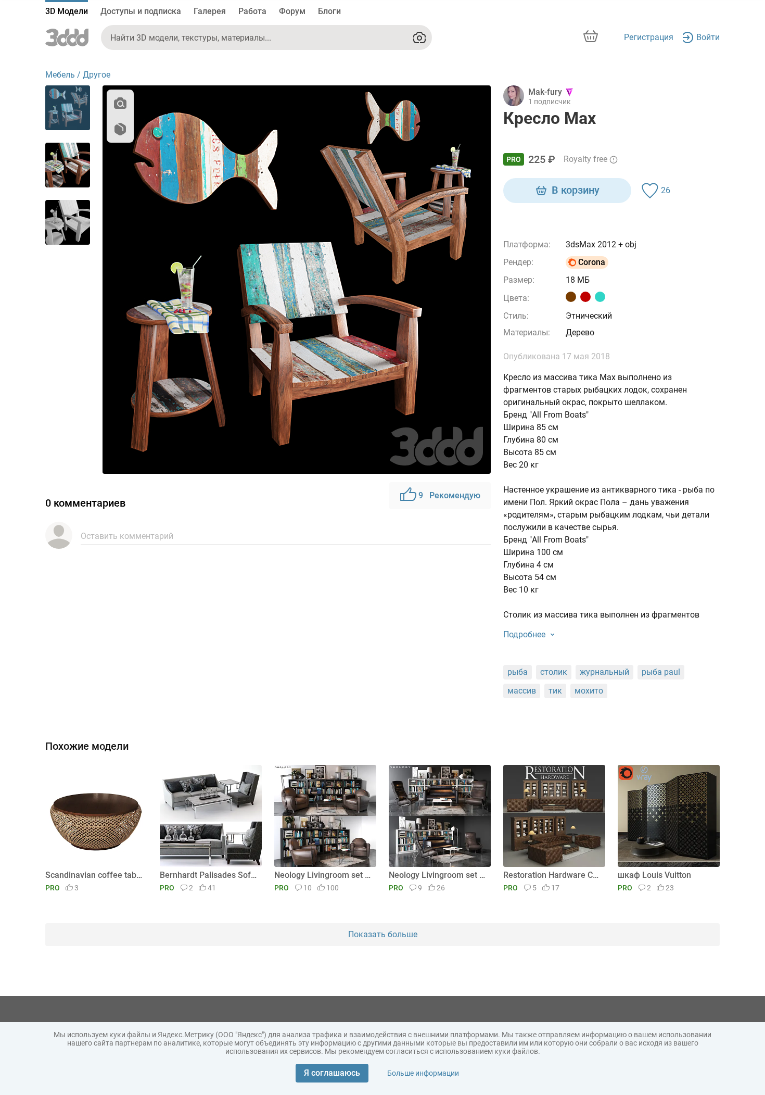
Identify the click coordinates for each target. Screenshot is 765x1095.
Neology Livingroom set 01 (438, 875)
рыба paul (661, 672)
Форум (292, 11)
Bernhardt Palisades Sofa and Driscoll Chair (209, 875)
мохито (589, 691)
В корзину (576, 190)
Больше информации (423, 1073)
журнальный (604, 672)
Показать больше (382, 934)
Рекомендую (449, 495)
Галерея (210, 11)
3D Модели (66, 11)
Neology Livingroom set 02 (323, 875)
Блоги (329, 11)
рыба (517, 672)
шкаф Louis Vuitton (654, 875)
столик (553, 672)
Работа (252, 11)
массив (521, 691)
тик (555, 691)
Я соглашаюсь (332, 1073)
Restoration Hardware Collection (552, 875)
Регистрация (648, 37)
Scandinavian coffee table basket (94, 875)
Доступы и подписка (140, 11)
